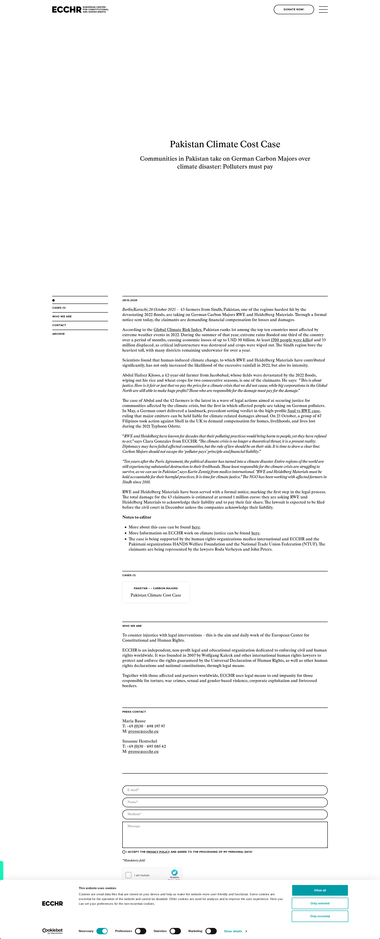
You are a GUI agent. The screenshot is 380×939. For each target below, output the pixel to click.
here (196, 527)
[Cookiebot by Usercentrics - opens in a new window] (52, 931)
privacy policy (158, 852)
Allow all (320, 890)
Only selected (320, 903)
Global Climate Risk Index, (178, 330)
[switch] (140, 931)
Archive (58, 334)
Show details (233, 931)
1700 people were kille (291, 340)
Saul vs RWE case (303, 411)
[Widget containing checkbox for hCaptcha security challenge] (152, 875)
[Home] (80, 9)
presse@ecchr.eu (143, 731)
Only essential (320, 916)
